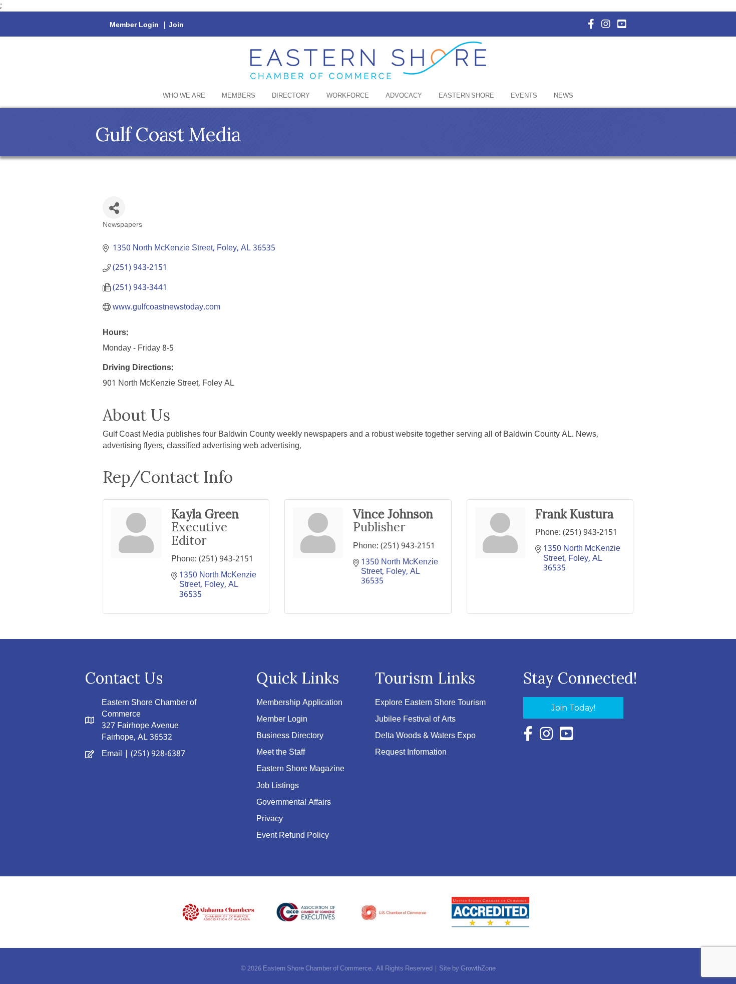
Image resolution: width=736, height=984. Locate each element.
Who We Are (184, 96)
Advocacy (404, 96)
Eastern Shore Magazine (300, 769)
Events (524, 96)
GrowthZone (478, 968)
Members (238, 96)
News (563, 96)
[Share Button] (114, 207)
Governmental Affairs (293, 802)
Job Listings (277, 786)
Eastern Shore (466, 96)
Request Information (411, 752)
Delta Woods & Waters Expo (425, 736)
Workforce (347, 96)
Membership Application (299, 703)
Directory (291, 96)
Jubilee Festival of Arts (415, 719)
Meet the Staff (280, 752)
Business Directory (289, 736)
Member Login (134, 25)
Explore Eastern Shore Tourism (430, 703)
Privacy (269, 819)
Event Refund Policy (292, 835)
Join (176, 25)
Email (112, 754)
